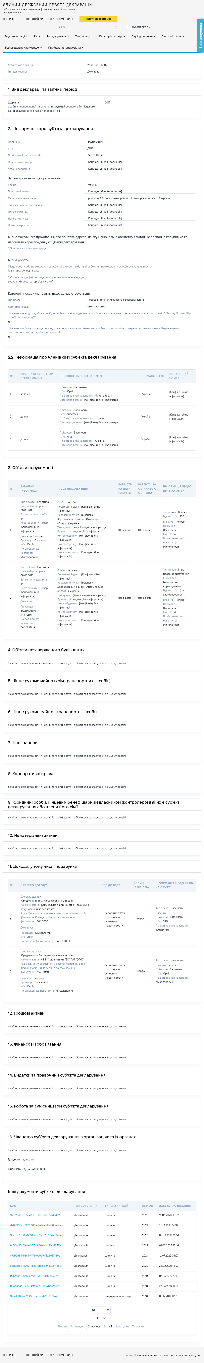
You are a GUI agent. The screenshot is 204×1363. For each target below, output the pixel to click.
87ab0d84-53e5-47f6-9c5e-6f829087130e (35, 1255)
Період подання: (142, 36)
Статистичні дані (61, 19)
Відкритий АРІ (34, 19)
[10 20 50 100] (101, 1309)
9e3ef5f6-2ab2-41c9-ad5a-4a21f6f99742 (34, 1296)
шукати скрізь (140, 27)
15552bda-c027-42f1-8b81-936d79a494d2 (35, 1215)
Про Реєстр (10, 19)
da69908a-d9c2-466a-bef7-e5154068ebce (35, 1225)
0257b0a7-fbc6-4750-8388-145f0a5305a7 (35, 1276)
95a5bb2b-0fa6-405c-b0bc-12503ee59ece (35, 1235)
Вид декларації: (15, 36)
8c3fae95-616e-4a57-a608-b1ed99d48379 (35, 1245)
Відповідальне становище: (22, 47)
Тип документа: (57, 36)
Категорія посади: (111, 36)
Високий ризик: (172, 36)
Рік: (36, 36)
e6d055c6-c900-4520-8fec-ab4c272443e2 (35, 1265)
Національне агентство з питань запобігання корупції (167, 1355)
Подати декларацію (98, 18)
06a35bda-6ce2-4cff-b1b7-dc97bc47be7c (34, 1285)
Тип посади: (83, 36)
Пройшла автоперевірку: (64, 47)
